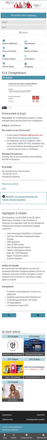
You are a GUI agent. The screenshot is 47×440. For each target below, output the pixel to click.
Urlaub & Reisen (26, 437)
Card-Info (41, 415)
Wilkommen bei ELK (10, 184)
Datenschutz (7, 419)
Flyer (4, 189)
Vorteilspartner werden (35, 419)
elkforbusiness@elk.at (30, 138)
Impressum (7, 415)
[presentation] (4, 92)
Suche (25, 33)
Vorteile (13, 437)
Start (4, 437)
